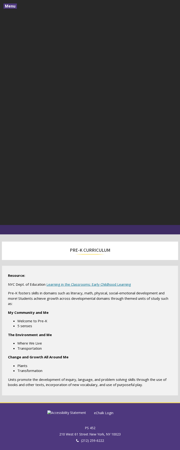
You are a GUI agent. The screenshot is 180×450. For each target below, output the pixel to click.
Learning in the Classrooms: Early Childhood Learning (88, 284)
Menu (10, 6)
